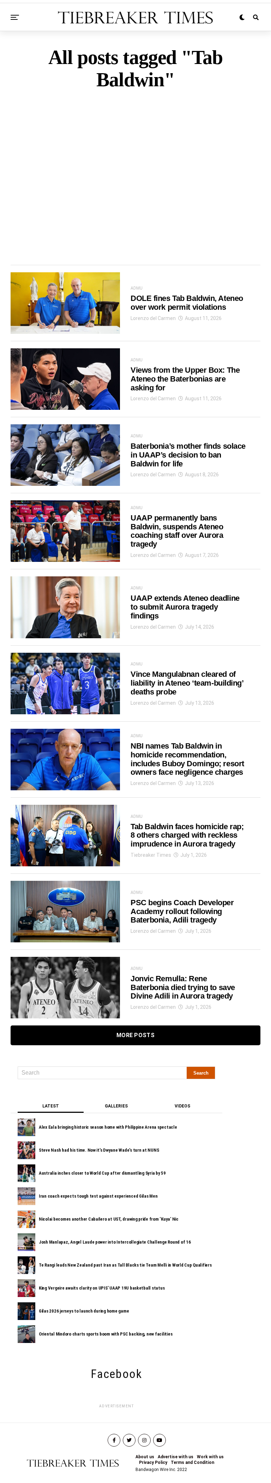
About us (145, 1456)
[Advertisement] (135, 165)
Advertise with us (175, 1456)
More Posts (135, 1035)
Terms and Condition (192, 1462)
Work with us (210, 1456)
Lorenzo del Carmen (153, 318)
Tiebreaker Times (151, 855)
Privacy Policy (153, 1462)
